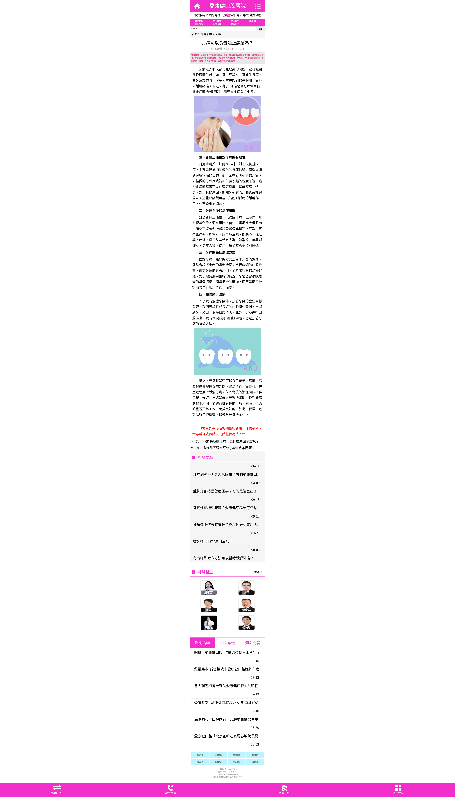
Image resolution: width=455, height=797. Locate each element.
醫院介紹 (200, 755)
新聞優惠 (217, 21)
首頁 (195, 34)
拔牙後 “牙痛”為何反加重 (213, 541)
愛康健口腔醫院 (227, 6)
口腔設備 (217, 24)
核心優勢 (236, 762)
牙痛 (218, 34)
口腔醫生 (218, 755)
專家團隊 (235, 21)
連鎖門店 (218, 762)
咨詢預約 (284, 793)
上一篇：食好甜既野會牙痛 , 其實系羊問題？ (222, 448)
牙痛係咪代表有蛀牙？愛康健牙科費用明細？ (227, 525)
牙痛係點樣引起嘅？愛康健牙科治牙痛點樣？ (227, 508)
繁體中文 (57, 793)
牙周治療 (206, 34)
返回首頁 (200, 762)
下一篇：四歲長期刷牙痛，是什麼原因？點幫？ (224, 441)
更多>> (258, 572)
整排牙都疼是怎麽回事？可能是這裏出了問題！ (227, 491)
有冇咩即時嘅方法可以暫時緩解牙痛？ (223, 558)
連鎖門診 (253, 21)
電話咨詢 (170, 793)
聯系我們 (235, 24)
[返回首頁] (197, 6)
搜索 (260, 29)
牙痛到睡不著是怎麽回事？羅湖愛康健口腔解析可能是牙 (227, 474)
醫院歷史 (236, 755)
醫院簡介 (199, 21)
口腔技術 (255, 762)
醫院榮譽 (199, 24)
